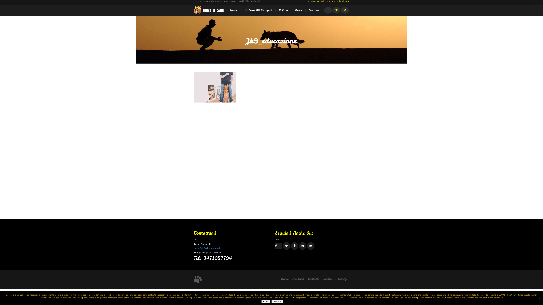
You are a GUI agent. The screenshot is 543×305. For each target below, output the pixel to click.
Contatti (313, 279)
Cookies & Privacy (334, 279)
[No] (539, 298)
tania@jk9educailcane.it (207, 248)
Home (284, 279)
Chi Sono (298, 279)
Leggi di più (277, 301)
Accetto (266, 301)
